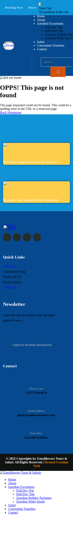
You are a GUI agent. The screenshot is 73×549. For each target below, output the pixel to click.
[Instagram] (27, 237)
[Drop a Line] (36, 376)
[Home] (8, 45)
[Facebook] (17, 237)
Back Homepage (10, 112)
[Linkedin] (37, 237)
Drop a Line (36, 388)
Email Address (36, 410)
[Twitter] (7, 237)
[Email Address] (36, 399)
